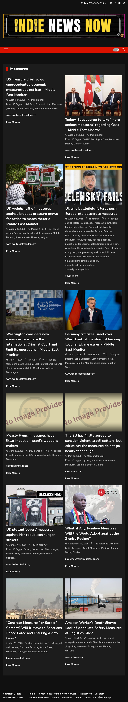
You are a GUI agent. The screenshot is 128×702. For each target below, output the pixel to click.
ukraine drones (73, 256)
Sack (34, 651)
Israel (30, 233)
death (89, 642)
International (46, 364)
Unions (106, 646)
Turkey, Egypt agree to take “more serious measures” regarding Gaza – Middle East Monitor (92, 124)
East (32, 104)
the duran (116, 248)
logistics (70, 646)
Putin (115, 244)
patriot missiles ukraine (77, 244)
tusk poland (100, 252)
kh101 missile (72, 235)
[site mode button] (116, 49)
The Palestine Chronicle (106, 543)
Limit (9, 368)
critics (94, 460)
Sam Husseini (35, 643)
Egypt (99, 139)
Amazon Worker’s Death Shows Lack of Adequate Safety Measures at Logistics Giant (93, 627)
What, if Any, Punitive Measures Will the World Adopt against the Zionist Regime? (92, 533)
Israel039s (28, 455)
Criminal (29, 364)
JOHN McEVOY (40, 545)
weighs (44, 237)
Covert (27, 549)
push (109, 244)
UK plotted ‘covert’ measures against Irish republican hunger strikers (30, 534)
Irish (17, 553)
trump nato (70, 252)
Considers (11, 364)
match (37, 233)
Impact (18, 455)
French (9, 455)
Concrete (24, 647)
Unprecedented (43, 108)
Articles (55, 697)
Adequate (70, 642)
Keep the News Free (39, 697)
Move (20, 651)
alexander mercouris (95, 223)
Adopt (86, 548)
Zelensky (94, 261)
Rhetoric (35, 237)
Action (9, 233)
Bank (77, 359)
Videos (78, 697)
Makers (38, 455)
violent (99, 464)
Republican (46, 553)
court (21, 364)
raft (28, 237)
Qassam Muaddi (95, 456)
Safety (91, 646)
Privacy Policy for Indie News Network (57, 693)
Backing (69, 359)
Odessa (87, 240)
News (79, 240)
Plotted (35, 553)
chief (26, 104)
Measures (57, 104)
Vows (55, 108)
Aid (8, 647)
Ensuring (34, 647)
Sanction (81, 464)
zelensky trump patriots (77, 269)
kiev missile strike (90, 235)
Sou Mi (91, 638)
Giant (95, 642)
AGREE (86, 139)
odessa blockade (101, 240)
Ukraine (111, 252)
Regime (114, 548)
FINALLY (103, 460)
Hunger (55, 549)
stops (103, 363)
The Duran (94, 218)
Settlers (91, 464)
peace (27, 651)
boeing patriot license (76, 227)
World (68, 552)
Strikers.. (11, 558)
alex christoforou (74, 223)
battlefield (112, 223)
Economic (40, 104)
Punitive (105, 548)
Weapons (11, 459)
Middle (11, 108)
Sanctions (43, 651)
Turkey (86, 143)
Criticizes (86, 359)
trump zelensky (85, 252)
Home (32, 693)
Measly (47, 455)
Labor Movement (107, 642)
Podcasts (67, 697)
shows (98, 646)
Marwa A (35, 229)
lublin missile (107, 235)
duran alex (70, 231)
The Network (85, 693)
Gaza (105, 139)
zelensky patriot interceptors (80, 265)
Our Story (99, 693)
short (97, 363)
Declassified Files (41, 549)
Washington (12, 372)
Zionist (76, 552)
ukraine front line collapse (95, 256)
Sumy (108, 248)
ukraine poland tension (77, 261)
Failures (107, 231)
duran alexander (85, 231)
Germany (101, 359)
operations (48, 368)
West (67, 367)
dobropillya (106, 227)
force (43, 647)
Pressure (20, 237)
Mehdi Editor (37, 100)
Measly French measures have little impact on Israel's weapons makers (32, 440)
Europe (98, 231)
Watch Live (90, 697)
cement (14, 647)
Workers (69, 650)
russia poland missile (92, 248)
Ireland (10, 553)
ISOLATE (58, 364)
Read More (11, 122)
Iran (49, 104)
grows (22, 233)
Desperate (94, 227)
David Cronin (35, 451)
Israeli (111, 460)
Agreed (86, 460)
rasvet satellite (72, 248)
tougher (112, 363)
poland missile (98, 244)
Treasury (29, 108)
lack (119, 642)
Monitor (20, 108)
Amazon (80, 642)
